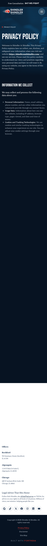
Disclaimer (23, 532)
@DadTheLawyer (27, 496)
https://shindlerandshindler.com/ (24, 54)
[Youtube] (39, 508)
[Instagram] (27, 508)
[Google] (4, 508)
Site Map (23, 535)
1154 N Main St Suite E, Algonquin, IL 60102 (10, 469)
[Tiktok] (10, 508)
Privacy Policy (23, 528)
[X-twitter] (15, 508)
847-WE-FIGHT (32, 3)
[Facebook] (21, 508)
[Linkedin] (33, 508)
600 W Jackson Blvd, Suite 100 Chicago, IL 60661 (13, 482)
